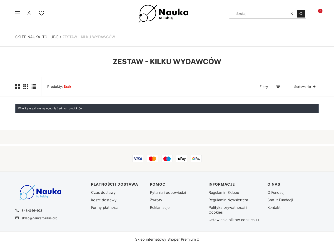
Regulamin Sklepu (224, 192)
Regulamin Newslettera (228, 200)
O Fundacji (276, 192)
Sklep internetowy (165, 239)
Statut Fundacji (280, 200)
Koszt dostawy (104, 200)
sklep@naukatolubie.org (39, 218)
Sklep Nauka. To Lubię (37, 37)
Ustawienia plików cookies (232, 219)
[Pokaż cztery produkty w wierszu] (34, 86)
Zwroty (156, 200)
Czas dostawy (103, 192)
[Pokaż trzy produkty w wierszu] (25, 86)
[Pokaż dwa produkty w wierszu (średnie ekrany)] (17, 86)
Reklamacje (159, 207)
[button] (17, 13)
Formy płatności (105, 207)
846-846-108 (32, 210)
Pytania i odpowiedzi (168, 192)
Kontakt (274, 207)
